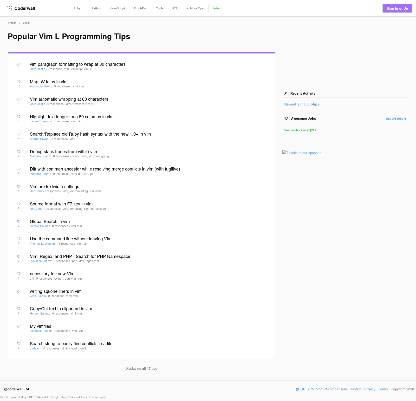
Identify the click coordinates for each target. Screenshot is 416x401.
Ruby (77, 8)
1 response (55, 69)
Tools (159, 8)
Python (96, 8)
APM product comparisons (327, 389)
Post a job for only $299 (300, 130)
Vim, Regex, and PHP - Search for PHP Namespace (80, 256)
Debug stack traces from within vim (63, 151)
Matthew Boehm (41, 156)
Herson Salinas (40, 226)
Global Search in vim (50, 221)
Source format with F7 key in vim (61, 203)
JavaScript (117, 8)
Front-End (140, 8)
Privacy (369, 389)
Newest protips (301, 104)
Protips (12, 23)
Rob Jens (36, 191)
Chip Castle (38, 69)
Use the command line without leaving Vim (70, 238)
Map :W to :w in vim (49, 81)
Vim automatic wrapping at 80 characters (69, 99)
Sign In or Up (397, 8)
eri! (32, 278)
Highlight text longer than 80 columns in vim (72, 116)
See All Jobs (395, 118)
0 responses (55, 104)
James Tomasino (41, 121)
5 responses (62, 86)
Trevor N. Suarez (41, 261)
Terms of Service (90, 397)
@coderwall (14, 389)
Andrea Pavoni (40, 139)
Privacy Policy (68, 397)
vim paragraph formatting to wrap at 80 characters (78, 64)
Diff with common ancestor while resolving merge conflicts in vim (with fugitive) (105, 168)
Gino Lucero (38, 296)
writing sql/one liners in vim (56, 291)
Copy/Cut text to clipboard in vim (61, 308)
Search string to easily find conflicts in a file (71, 343)
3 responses (60, 139)
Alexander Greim (41, 86)
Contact (355, 389)
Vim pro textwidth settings (54, 186)
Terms (383, 389)
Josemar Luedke (41, 331)
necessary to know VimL (53, 273)
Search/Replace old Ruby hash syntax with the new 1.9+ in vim (90, 134)
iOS (174, 8)
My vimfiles (40, 326)
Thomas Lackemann (43, 243)
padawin (36, 348)
